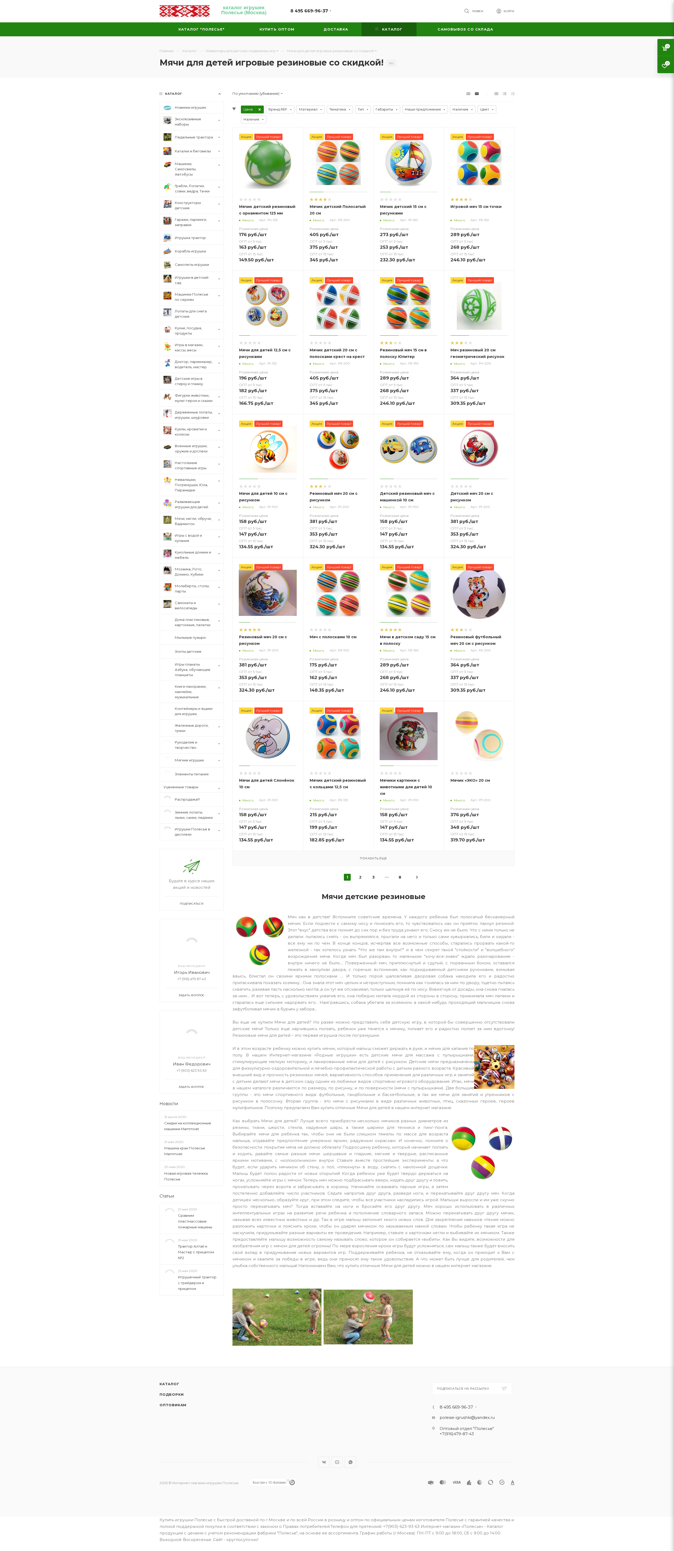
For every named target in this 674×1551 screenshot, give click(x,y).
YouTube (337, 1462)
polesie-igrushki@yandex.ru (467, 1417)
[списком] (504, 93)
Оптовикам (173, 1405)
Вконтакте (323, 1462)
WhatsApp (350, 1462)
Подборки (172, 1394)
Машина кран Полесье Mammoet (184, 1147)
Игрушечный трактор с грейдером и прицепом (197, 1278)
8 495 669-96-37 (309, 10)
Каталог (169, 1384)
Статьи (167, 1191)
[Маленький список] (468, 93)
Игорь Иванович (192, 968)
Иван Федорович (191, 1059)
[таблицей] (512, 93)
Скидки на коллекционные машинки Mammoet (187, 1122)
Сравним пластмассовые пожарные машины (195, 1217)
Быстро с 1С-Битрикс (269, 1482)
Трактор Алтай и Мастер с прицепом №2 (196, 1248)
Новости (169, 1099)
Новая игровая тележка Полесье (186, 1172)
